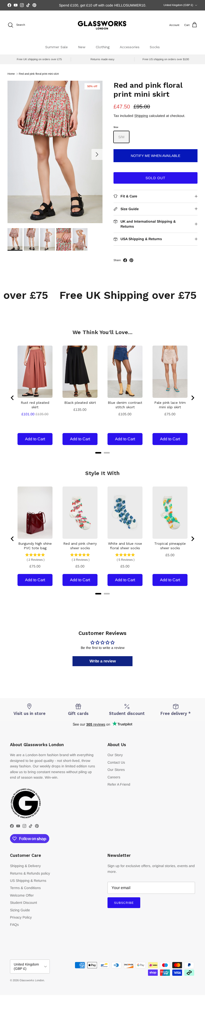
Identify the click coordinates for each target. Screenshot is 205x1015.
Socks (155, 47)
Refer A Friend (119, 784)
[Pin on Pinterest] (131, 260)
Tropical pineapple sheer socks (170, 545)
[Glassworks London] (103, 25)
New (82, 47)
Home (11, 73)
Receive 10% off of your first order (103, 5)
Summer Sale (56, 47)
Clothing (103, 47)
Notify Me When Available (155, 156)
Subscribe (124, 903)
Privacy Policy (21, 917)
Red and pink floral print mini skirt (39, 73)
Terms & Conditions (25, 888)
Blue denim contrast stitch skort (125, 405)
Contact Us (116, 762)
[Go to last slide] (13, 398)
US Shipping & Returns (28, 881)
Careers (114, 777)
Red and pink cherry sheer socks (80, 545)
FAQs (14, 925)
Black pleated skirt (80, 403)
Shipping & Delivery (25, 866)
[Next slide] (193, 398)
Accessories (130, 47)
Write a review (103, 661)
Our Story (115, 755)
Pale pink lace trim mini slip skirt (170, 405)
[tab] (98, 453)
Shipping (141, 116)
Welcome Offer (22, 895)
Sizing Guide (20, 910)
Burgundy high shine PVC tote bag (35, 545)
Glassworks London (32, 980)
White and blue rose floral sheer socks (125, 545)
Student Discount (23, 903)
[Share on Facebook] (125, 260)
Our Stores (116, 770)
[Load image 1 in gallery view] (55, 152)
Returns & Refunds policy (30, 873)
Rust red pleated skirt (35, 405)
